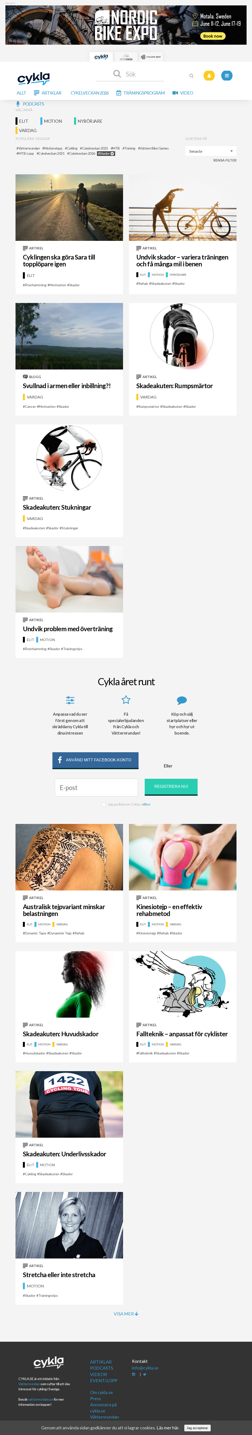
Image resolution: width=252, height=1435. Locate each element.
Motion (53, 121)
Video (186, 93)
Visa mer (124, 1313)
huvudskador (35, 1053)
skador (74, 285)
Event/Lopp (103, 1380)
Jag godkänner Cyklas (129, 804)
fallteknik (145, 1053)
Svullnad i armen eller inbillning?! (67, 386)
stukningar (70, 528)
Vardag (27, 130)
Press (95, 1398)
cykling (30, 1174)
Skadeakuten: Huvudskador (60, 1034)
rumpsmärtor (148, 406)
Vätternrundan (29, 1384)
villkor (146, 804)
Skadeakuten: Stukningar (57, 507)
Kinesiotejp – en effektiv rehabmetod (169, 910)
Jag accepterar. (197, 1428)
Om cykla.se (101, 1392)
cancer (30, 406)
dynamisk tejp (60, 933)
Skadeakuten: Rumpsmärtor (174, 386)
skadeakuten (161, 283)
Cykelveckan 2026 (90, 93)
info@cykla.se (145, 1367)
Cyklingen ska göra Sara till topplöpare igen (59, 260)
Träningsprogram (144, 93)
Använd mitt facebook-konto (98, 760)
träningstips (72, 649)
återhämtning (36, 285)
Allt (21, 93)
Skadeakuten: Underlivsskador (64, 1154)
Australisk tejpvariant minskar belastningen (64, 910)
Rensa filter (224, 160)
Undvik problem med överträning (67, 629)
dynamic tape (35, 933)
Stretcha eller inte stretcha (59, 1275)
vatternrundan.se (40, 1399)
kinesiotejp (147, 933)
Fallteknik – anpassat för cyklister (182, 1034)
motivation (57, 285)
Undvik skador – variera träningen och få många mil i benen (182, 260)
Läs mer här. (168, 1427)
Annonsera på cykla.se (103, 1407)
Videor (98, 1374)
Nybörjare (90, 121)
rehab (143, 283)
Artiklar (51, 93)
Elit (23, 121)
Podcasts (33, 104)
